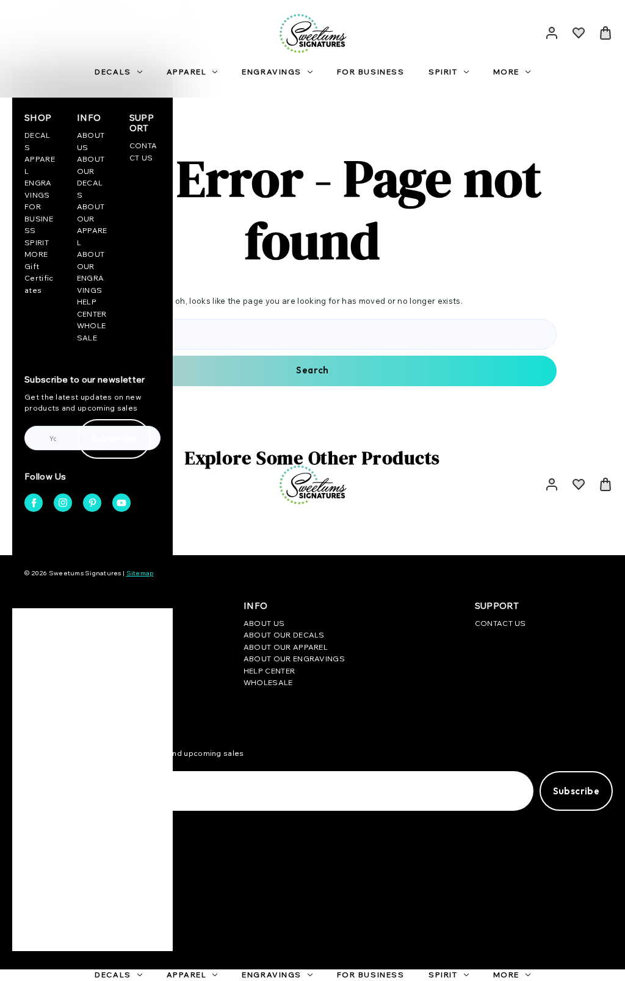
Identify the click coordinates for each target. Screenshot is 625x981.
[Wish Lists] (579, 33)
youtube (121, 503)
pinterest (92, 503)
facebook (33, 503)
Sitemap (140, 573)
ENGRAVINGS (271, 71)
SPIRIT (442, 71)
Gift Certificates (38, 278)
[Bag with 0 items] (605, 33)
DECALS (113, 71)
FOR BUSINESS (371, 71)
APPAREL (187, 71)
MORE (506, 71)
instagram (63, 503)
